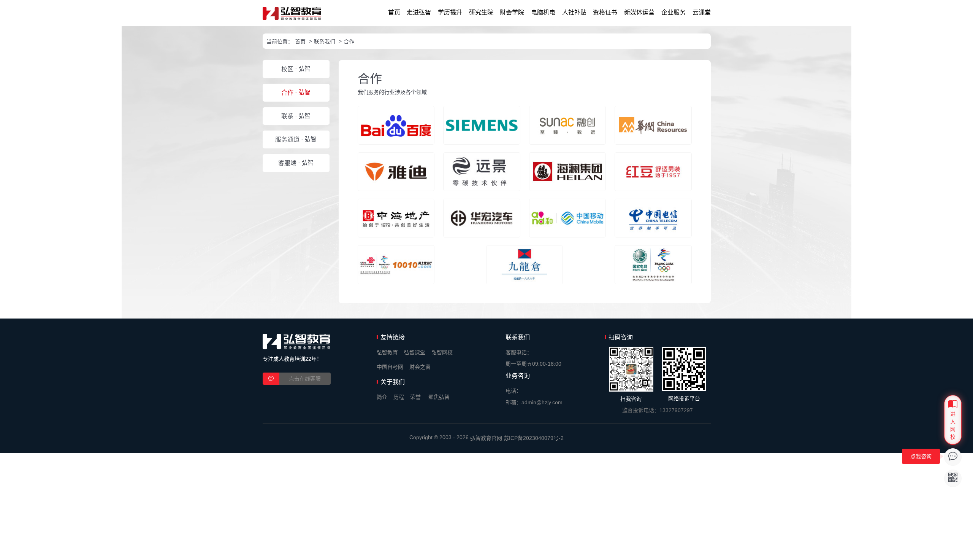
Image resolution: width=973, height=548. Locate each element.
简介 (382, 397)
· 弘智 (296, 68)
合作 (349, 41)
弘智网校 (442, 352)
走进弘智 (419, 12)
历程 (398, 397)
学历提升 (450, 12)
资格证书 (605, 12)
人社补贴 (574, 12)
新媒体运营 (639, 12)
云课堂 (702, 12)
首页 (394, 12)
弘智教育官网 (486, 438)
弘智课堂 (414, 352)
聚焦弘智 (439, 397)
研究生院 (481, 12)
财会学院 (512, 12)
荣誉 (415, 397)
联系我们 (324, 41)
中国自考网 (390, 367)
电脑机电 (543, 12)
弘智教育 (387, 352)
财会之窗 (420, 367)
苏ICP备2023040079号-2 (534, 438)
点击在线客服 (305, 379)
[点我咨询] (953, 457)
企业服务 (673, 12)
